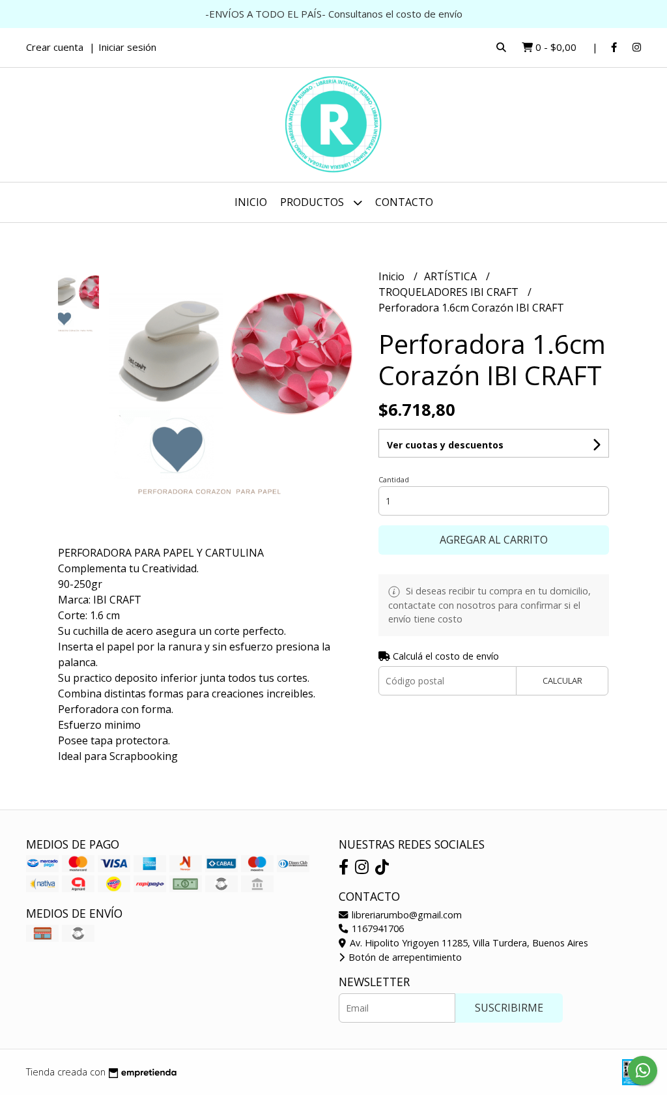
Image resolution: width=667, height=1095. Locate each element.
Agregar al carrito (494, 540)
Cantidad (393, 479)
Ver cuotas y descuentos (445, 445)
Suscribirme (509, 1007)
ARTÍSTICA (451, 276)
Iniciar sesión (127, 46)
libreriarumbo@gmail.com (405, 915)
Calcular (562, 680)
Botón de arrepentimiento (404, 957)
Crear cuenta (54, 46)
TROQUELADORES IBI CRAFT (449, 292)
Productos (313, 202)
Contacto (404, 202)
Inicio (250, 202)
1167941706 (376, 928)
